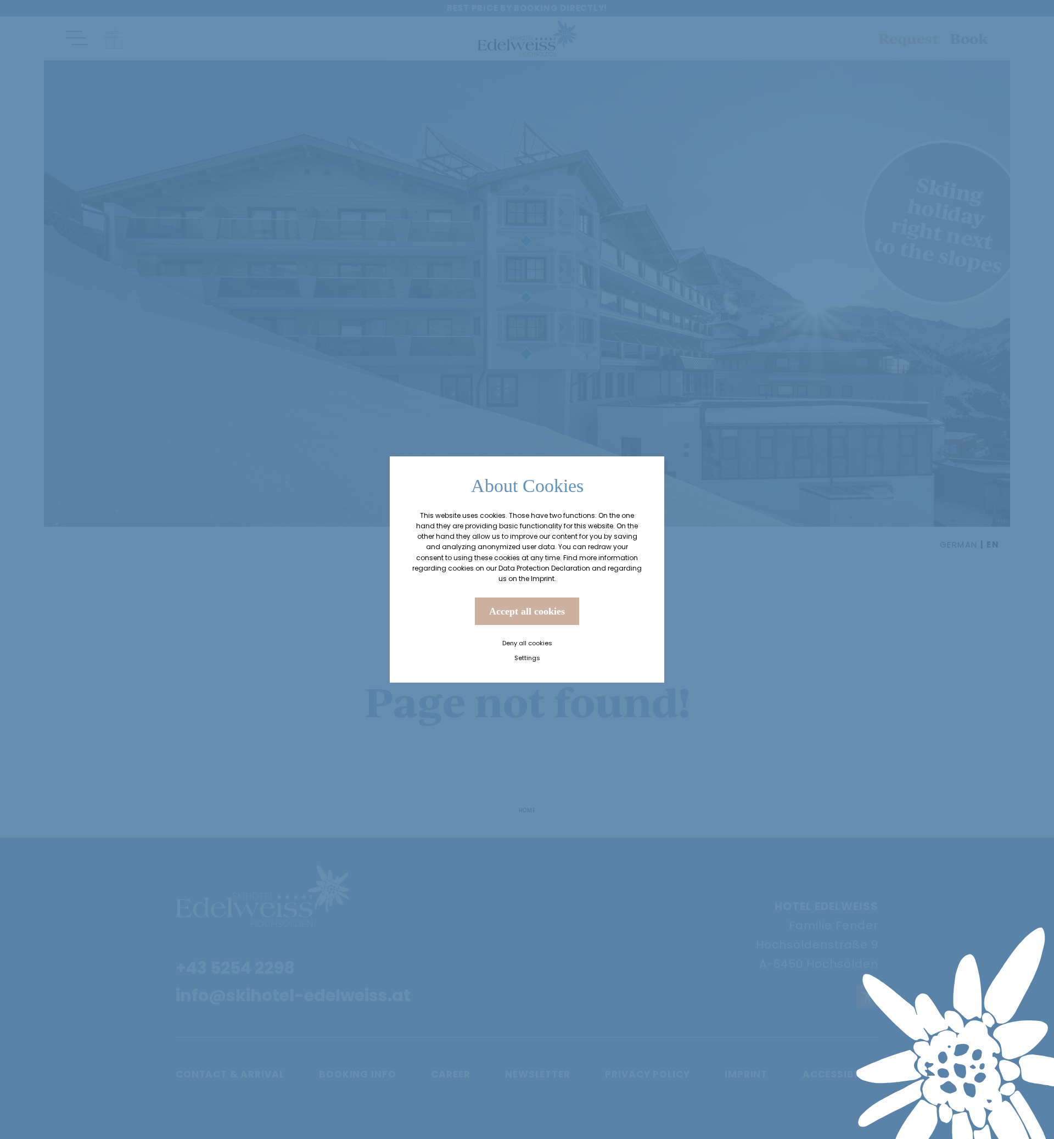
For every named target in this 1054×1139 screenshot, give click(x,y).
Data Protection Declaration (544, 568)
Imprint (542, 578)
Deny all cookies (527, 643)
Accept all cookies (527, 611)
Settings (527, 658)
